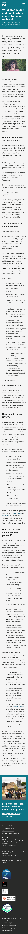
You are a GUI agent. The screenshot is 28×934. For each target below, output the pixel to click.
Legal (10, 923)
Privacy (4, 923)
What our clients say (8, 831)
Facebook (19, 860)
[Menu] (24, 4)
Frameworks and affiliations (10, 833)
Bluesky (4, 860)
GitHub (4, 863)
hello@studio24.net (11, 814)
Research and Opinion (10, 22)
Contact (4, 826)
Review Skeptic (18, 707)
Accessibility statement (9, 925)
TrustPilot (5, 516)
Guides (11, 826)
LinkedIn (11, 860)
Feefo (14, 513)
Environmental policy (8, 928)
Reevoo (19, 513)
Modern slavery (7, 930)
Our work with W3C (8, 828)
